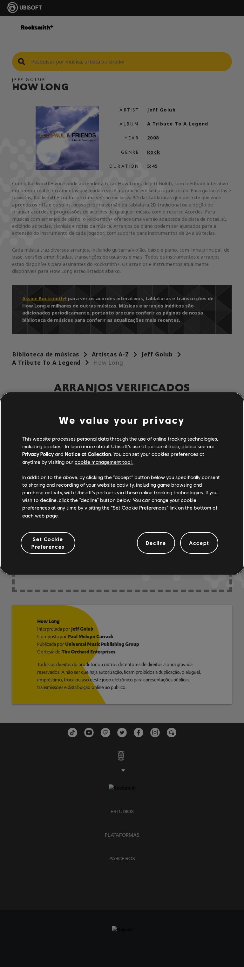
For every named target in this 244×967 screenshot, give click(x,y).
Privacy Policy (38, 454)
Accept (199, 543)
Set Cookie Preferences (47, 543)
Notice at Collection (88, 454)
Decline (156, 543)
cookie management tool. (104, 462)
